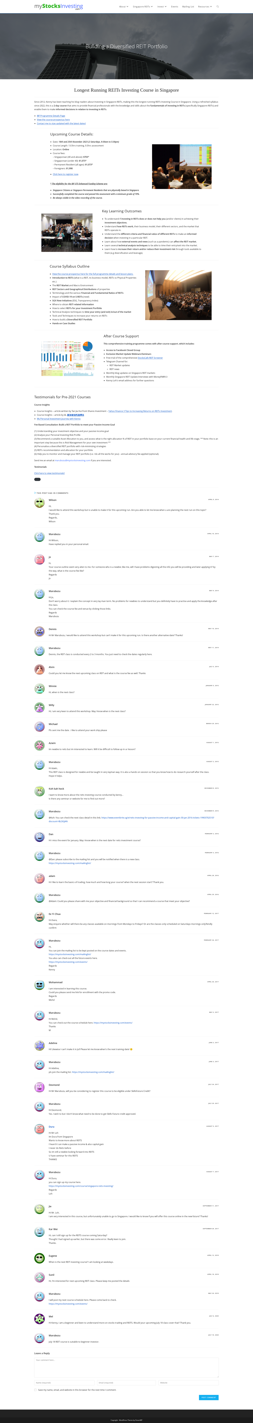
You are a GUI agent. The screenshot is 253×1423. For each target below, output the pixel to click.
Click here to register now (65, 174)
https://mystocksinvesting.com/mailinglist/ (70, 863)
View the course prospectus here (53, 119)
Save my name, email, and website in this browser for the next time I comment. (77, 1389)
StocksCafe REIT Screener (150, 357)
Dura (51, 1126)
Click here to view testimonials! (49, 473)
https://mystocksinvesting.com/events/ (68, 961)
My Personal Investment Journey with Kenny (59, 418)
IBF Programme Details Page (51, 115)
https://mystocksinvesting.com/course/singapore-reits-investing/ (81, 1186)
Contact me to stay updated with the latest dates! (61, 123)
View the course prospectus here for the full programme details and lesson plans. (92, 273)
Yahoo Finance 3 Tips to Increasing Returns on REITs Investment (140, 411)
